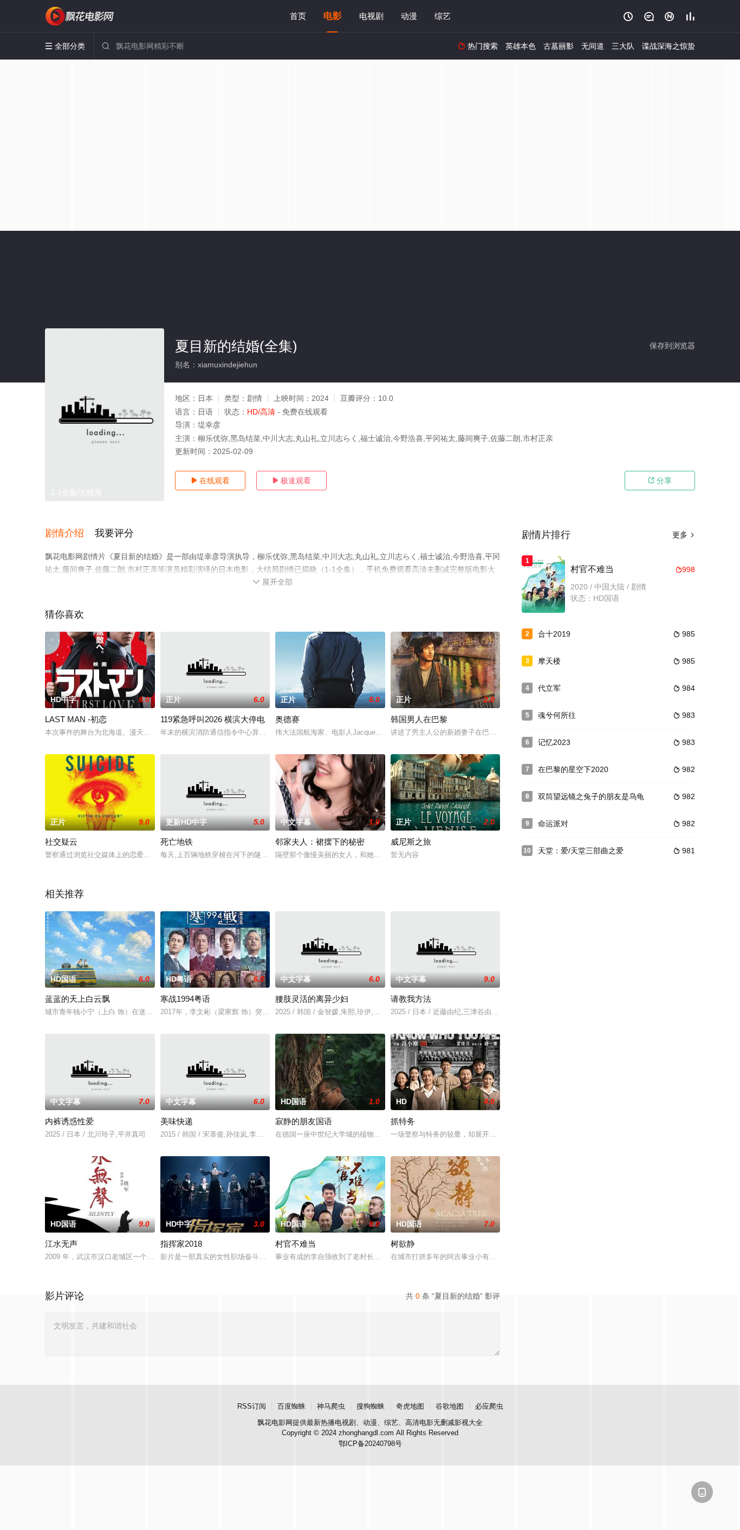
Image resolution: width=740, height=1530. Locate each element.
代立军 (549, 688)
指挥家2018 (181, 1243)
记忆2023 (554, 742)
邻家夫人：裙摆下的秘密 (320, 841)
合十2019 (554, 634)
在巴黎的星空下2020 (573, 769)
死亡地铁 (176, 841)
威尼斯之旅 (411, 841)
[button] (70, 533)
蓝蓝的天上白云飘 (77, 998)
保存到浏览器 (672, 345)
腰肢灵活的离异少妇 (311, 998)
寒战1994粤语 (185, 998)
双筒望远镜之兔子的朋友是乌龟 (591, 796)
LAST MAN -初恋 (76, 719)
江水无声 (61, 1243)
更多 (683, 534)
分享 (660, 480)
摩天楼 (549, 661)
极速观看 (291, 480)
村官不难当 (295, 1243)
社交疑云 (61, 841)
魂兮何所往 (557, 715)
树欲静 (403, 1243)
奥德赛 (287, 719)
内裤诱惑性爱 (69, 1121)
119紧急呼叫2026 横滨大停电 (212, 719)
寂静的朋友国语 (303, 1121)
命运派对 (553, 823)
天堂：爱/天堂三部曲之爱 (581, 850)
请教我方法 (411, 998)
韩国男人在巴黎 (419, 719)
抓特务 (403, 1121)
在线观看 (210, 480)
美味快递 (176, 1121)
